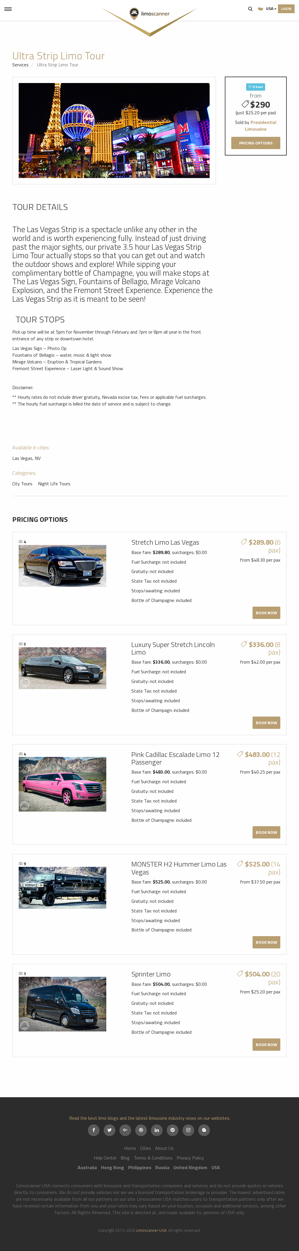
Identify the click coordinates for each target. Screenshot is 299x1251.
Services (20, 64)
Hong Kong (112, 1167)
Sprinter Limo (151, 974)
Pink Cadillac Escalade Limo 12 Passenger (175, 758)
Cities (145, 1148)
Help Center (105, 1157)
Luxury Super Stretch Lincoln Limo (173, 648)
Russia (162, 1167)
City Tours (22, 483)
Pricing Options (255, 143)
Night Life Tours (54, 483)
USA (269, 8)
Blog (125, 1157)
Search (250, 8)
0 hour (257, 86)
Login (286, 8)
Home (130, 1148)
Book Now (266, 613)
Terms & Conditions (153, 1157)
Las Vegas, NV (26, 458)
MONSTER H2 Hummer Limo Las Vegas (179, 868)
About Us (164, 1148)
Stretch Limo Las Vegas (165, 542)
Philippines (139, 1167)
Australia (87, 1167)
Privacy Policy (190, 1157)
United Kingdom (190, 1167)
